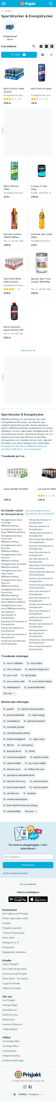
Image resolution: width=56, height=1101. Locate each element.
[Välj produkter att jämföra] (42, 55)
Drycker (8, 11)
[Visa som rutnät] (41, 46)
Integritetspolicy (11, 1055)
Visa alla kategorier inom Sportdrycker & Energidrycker (39, 512)
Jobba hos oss (10, 1014)
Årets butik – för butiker (15, 978)
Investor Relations (12, 1024)
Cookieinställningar (13, 1060)
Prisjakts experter (12, 927)
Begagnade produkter (14, 952)
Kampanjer (8, 947)
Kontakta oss (9, 1009)
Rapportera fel (28, 350)
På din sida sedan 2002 (15, 918)
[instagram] (25, 1087)
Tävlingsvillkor (10, 1045)
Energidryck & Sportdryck (13, 446)
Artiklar (6, 923)
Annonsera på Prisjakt (14, 973)
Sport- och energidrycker (29, 449)
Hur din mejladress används (15, 873)
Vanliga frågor (10, 1004)
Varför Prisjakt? (10, 964)
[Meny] (3, 3)
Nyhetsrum (8, 1019)
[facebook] (30, 1087)
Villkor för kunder (11, 988)
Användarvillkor (11, 1041)
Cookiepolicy (9, 1050)
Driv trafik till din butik (14, 968)
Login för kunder (11, 983)
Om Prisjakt (8, 1000)
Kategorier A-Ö (10, 942)
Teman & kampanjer (13, 932)
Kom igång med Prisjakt (15, 913)
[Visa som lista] (46, 46)
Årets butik (8, 937)
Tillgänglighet (10, 1029)
